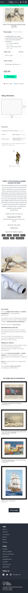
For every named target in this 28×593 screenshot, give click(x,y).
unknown (4, 502)
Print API (5, 589)
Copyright (5, 561)
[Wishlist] (23, 2)
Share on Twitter (20, 83)
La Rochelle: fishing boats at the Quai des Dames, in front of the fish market (14, 460)
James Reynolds (5, 404)
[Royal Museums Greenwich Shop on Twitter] (7, 575)
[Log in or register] (21, 2)
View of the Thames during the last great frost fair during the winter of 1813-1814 (14, 432)
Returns (4, 539)
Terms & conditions (7, 551)
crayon (9, 235)
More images (14, 510)
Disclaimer (5, 549)
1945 (3, 235)
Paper (12, 238)
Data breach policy (7, 559)
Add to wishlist (8, 83)
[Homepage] (14, 2)
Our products (6, 534)
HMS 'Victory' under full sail (8, 500)
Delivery (3, 361)
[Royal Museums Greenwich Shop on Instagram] (11, 575)
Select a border (8, 60)
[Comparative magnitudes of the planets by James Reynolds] (14, 391)
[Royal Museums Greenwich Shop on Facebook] (3, 575)
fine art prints (16, 324)
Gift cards (5, 542)
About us (5, 529)
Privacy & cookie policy (8, 554)
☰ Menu (2, 2)
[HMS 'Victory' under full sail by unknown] (14, 483)
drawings (16, 235)
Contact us (5, 531)
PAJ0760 (6, 238)
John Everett (5, 462)
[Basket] (26, 2)
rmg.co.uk (18, 574)
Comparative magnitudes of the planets (11, 403)
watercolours (20, 238)
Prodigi (10, 589)
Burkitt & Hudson (6, 434)
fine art (23, 235)
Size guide (21, 51)
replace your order (15, 366)
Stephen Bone (14, 27)
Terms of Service (7, 564)
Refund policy (6, 566)
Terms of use (6, 556)
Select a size (13, 51)
